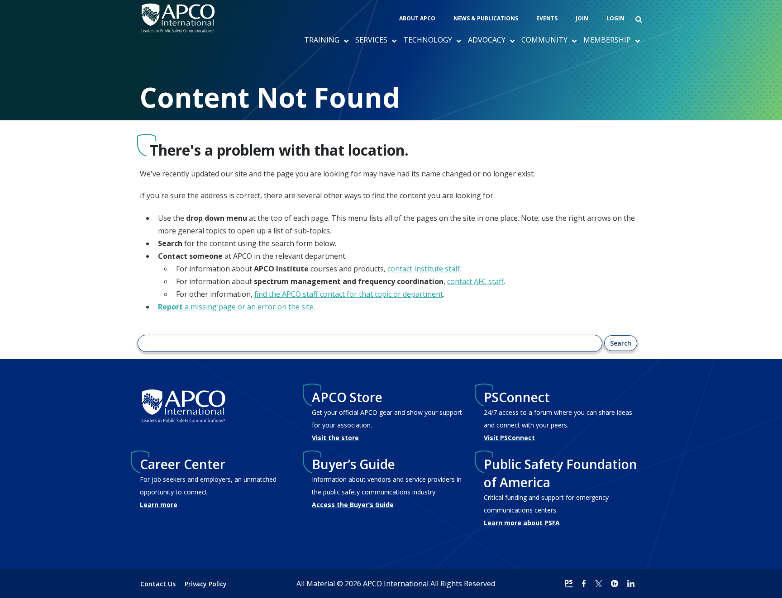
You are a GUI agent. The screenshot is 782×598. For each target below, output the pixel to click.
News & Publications (485, 18)
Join (582, 18)
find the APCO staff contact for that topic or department (348, 294)
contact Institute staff (423, 269)
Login (615, 18)
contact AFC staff (475, 281)
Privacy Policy (206, 583)
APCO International (396, 584)
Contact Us (158, 583)
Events (547, 18)
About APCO (417, 18)
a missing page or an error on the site (236, 307)
